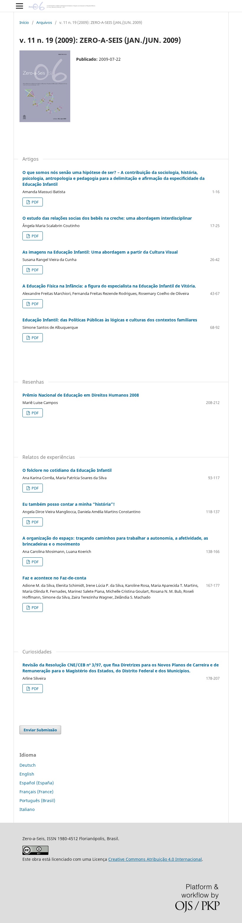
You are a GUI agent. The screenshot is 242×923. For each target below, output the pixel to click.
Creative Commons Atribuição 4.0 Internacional (155, 859)
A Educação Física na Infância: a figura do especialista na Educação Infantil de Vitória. (109, 286)
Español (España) (36, 783)
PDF (35, 202)
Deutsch (27, 765)
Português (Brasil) (37, 800)
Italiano (27, 809)
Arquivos (44, 22)
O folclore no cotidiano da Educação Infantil (67, 470)
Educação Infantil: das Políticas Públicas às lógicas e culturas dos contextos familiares (109, 320)
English (26, 774)
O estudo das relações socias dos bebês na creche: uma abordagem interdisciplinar (107, 218)
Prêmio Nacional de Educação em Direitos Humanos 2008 (80, 395)
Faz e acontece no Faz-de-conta (54, 578)
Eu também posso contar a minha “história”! (68, 504)
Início (24, 22)
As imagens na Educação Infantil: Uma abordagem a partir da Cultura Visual (100, 252)
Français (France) (36, 791)
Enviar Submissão (40, 730)
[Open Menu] (19, 6)
